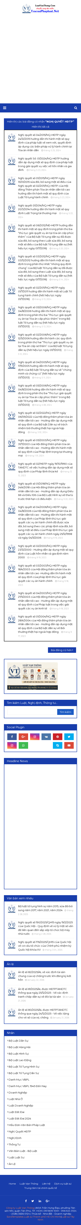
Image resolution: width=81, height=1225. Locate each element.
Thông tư (14, 1144)
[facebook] (12, 736)
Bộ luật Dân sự (18, 1040)
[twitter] (69, 736)
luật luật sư (16, 1157)
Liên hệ (46, 1183)
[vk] (46, 736)
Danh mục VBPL (19, 1079)
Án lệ (12, 1163)
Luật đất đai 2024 (20, 1118)
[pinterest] (57, 736)
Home (12, 1183)
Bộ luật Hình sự (19, 1053)
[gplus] (23, 736)
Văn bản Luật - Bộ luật (23, 1150)
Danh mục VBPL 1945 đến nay (28, 1086)
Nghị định (15, 1137)
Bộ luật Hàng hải (19, 1047)
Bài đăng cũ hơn (61, 650)
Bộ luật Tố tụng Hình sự (24, 1066)
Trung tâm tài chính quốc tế (40, 1187)
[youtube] (69, 745)
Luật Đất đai (16, 1112)
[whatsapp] (23, 745)
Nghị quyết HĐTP (20, 1131)
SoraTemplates (15, 1216)
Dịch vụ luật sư (62, 1183)
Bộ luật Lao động (20, 1060)
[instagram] (35, 736)
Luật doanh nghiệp (21, 1105)
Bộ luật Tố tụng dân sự (24, 1073)
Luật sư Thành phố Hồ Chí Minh (42, 1216)
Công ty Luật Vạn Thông (20, 1207)
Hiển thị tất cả (40, 126)
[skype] (57, 745)
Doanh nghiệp (18, 1092)
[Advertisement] (40, 58)
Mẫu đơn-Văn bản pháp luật (27, 1125)
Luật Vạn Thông (29, 1183)
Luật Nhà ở (16, 1099)
